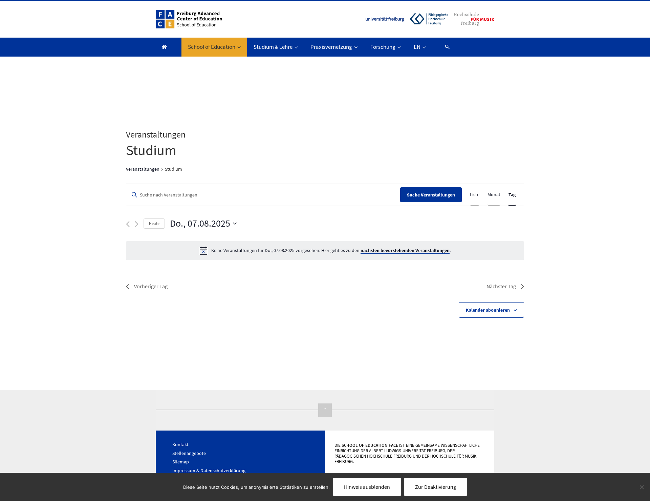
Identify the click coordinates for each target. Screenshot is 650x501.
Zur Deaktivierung (435, 486)
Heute (154, 223)
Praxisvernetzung (331, 46)
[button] (444, 46)
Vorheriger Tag (151, 286)
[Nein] (641, 487)
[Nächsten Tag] (136, 224)
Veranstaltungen (142, 169)
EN (417, 46)
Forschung (382, 46)
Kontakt (180, 444)
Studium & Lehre (273, 46)
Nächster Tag (501, 286)
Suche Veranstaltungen (431, 195)
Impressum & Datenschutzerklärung (208, 470)
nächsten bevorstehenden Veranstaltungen (405, 250)
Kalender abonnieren (488, 310)
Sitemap (180, 462)
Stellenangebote (189, 453)
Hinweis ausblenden (367, 486)
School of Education (211, 46)
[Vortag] (128, 224)
